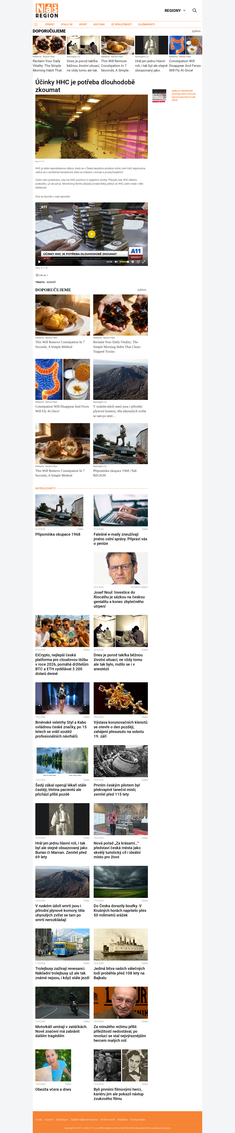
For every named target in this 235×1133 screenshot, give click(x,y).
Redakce (123, 1119)
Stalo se (67, 24)
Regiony (173, 10)
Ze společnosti (121, 24)
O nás (38, 1119)
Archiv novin (108, 1119)
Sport (83, 24)
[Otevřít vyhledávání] (194, 10)
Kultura (99, 24)
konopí (51, 282)
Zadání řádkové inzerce (84, 1119)
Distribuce (62, 1119)
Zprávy (50, 24)
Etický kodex (137, 1119)
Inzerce (49, 1119)
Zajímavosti (146, 24)
